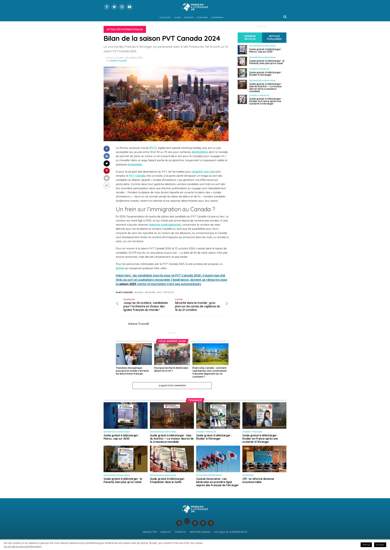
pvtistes (169, 292)
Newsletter (150, 532)
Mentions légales (200, 532)
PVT (160, 292)
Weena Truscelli (118, 60)
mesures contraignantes (165, 224)
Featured (151, 292)
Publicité (165, 532)
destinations (200, 152)
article (120, 268)
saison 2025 (127, 284)
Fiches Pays (202, 17)
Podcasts (189, 17)
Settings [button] (366, 544)
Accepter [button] (380, 544)
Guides (177, 17)
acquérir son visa (203, 171)
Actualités (165, 17)
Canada (139, 292)
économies (135, 164)
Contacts (180, 532)
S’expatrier (216, 17)
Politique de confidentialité (230, 532)
